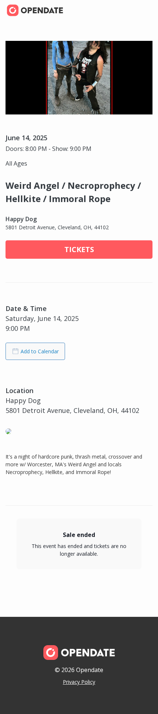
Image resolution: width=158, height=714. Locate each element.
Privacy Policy (79, 681)
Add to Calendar (40, 351)
